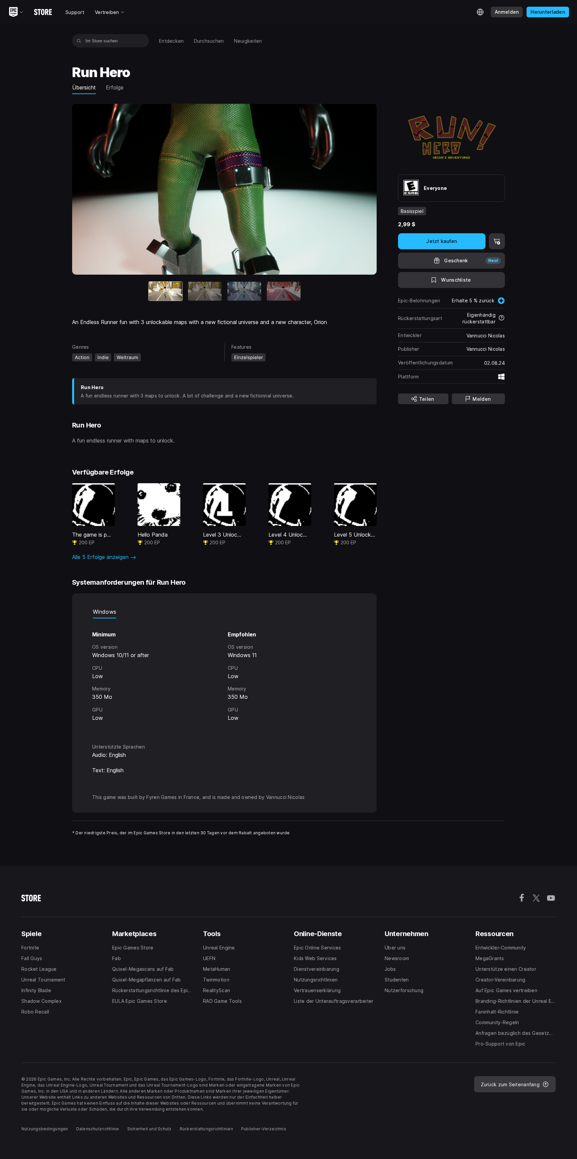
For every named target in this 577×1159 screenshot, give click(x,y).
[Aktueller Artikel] (165, 291)
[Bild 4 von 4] (283, 291)
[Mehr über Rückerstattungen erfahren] (501, 318)
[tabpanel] (224, 674)
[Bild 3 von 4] (244, 291)
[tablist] (224, 611)
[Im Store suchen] (79, 40)
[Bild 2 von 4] (205, 291)
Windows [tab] (104, 611)
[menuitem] (171, 41)
